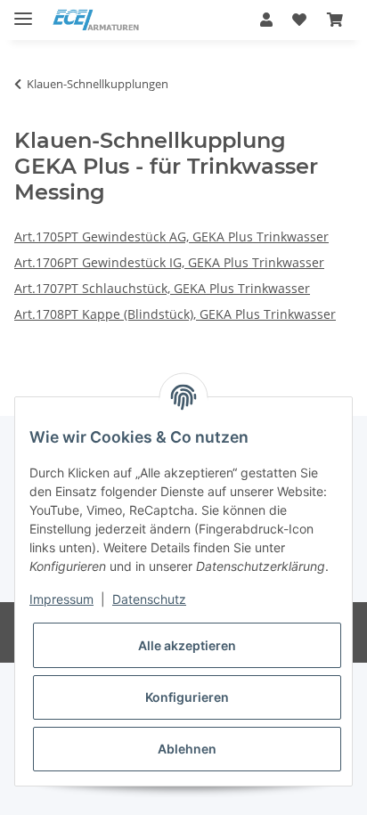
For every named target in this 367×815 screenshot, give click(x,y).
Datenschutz (149, 599)
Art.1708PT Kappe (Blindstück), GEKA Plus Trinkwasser (175, 314)
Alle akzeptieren (187, 645)
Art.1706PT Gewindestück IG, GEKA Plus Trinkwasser (169, 262)
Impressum (61, 599)
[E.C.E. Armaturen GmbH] (95, 20)
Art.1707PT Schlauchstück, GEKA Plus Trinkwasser (162, 288)
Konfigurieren (187, 697)
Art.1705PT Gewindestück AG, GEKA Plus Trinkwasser (171, 236)
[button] (266, 19)
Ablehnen (187, 748)
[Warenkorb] (335, 19)
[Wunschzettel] (299, 19)
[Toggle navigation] (23, 11)
